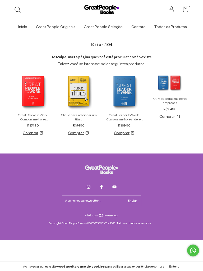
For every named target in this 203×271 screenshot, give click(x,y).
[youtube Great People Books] (114, 187)
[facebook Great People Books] (101, 187)
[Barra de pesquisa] (19, 10)
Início (22, 26)
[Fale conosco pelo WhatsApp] (193, 250)
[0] (183, 10)
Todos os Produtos (170, 26)
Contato (138, 26)
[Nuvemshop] (101, 216)
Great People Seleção (103, 26)
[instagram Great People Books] (88, 187)
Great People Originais (55, 26)
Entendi (174, 266)
